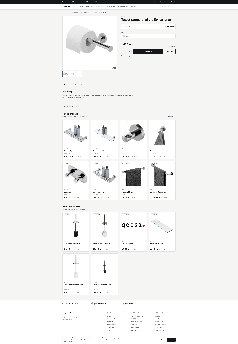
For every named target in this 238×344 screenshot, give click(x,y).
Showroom (134, 324)
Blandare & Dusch (112, 319)
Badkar (81, 6)
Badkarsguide (163, 2)
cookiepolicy (111, 340)
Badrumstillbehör (123, 6)
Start (64, 12)
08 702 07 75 (135, 319)
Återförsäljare (135, 327)
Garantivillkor (158, 327)
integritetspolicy (67, 341)
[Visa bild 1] (65, 74)
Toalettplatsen (111, 6)
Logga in (163, 6)
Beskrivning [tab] (67, 85)
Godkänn (171, 340)
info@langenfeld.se (136, 321)
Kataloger (157, 316)
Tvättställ (110, 321)
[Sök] (169, 6)
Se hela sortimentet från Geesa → (72, 106)
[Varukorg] (174, 6)
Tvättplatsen (89, 6)
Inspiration (134, 6)
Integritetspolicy (159, 330)
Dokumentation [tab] (80, 85)
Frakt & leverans (159, 321)
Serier (109, 330)
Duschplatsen (100, 6)
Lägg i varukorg (148, 51)
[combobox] (148, 36)
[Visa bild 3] (79, 74)
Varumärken (110, 333)
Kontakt (156, 2)
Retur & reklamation (160, 324)
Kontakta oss (135, 330)
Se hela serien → (170, 116)
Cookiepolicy (158, 333)
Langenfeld (68, 6)
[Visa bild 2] (72, 74)
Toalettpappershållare (75, 12)
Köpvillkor (157, 319)
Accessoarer (110, 327)
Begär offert (170, 51)
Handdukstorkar (111, 324)
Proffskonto (172, 2)
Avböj (162, 340)
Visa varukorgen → (127, 56)
